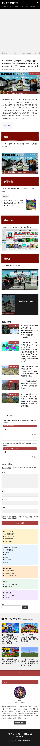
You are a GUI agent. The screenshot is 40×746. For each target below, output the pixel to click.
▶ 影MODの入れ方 (9, 571)
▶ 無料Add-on (7, 586)
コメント (5, 472)
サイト (3, 507)
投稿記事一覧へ (19, 723)
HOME (5, 53)
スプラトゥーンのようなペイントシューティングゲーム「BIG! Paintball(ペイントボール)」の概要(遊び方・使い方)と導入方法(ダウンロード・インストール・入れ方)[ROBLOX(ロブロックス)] (29, 352)
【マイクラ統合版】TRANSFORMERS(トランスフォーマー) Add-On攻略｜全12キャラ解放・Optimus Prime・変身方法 (10, 639)
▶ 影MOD (6, 552)
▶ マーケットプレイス (10, 584)
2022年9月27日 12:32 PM (11, 426)
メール (4, 499)
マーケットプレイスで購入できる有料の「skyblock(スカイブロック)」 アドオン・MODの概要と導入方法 (29, 371)
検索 (3, 605)
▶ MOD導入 (7, 555)
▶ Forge (5, 562)
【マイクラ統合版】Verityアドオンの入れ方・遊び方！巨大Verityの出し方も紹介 (10, 661)
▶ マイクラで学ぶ (9, 595)
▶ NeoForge (7, 560)
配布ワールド (24, 6)
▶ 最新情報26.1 (8, 539)
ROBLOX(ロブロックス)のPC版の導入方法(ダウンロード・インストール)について (14, 203)
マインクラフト (14, 53)
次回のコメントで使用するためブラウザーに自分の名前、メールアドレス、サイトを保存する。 (20, 517)
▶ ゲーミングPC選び (10, 575)
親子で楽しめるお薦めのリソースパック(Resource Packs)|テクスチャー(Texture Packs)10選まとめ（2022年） (29, 331)
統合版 (17, 6)
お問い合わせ (28, 734)
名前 (3, 491)
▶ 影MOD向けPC (8, 573)
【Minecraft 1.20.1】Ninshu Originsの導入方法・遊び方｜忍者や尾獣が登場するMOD (29, 638)
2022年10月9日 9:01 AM (11, 448)
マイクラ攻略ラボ (10, 3)
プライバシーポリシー (14, 734)
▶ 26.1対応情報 (8, 550)
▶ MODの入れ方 (8, 536)
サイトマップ (20, 736)
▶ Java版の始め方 (8, 534)
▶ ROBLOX (6, 598)
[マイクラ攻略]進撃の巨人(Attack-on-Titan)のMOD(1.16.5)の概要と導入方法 (29, 384)
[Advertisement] (20, 31)
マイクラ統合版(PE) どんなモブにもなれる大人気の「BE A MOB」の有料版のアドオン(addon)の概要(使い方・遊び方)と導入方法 (29, 400)
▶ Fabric (5, 557)
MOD (11, 6)
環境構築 (32, 6)
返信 (33, 434)
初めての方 (5, 6)
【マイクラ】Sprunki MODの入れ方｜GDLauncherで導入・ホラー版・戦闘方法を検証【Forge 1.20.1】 (29, 662)
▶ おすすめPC (7, 541)
